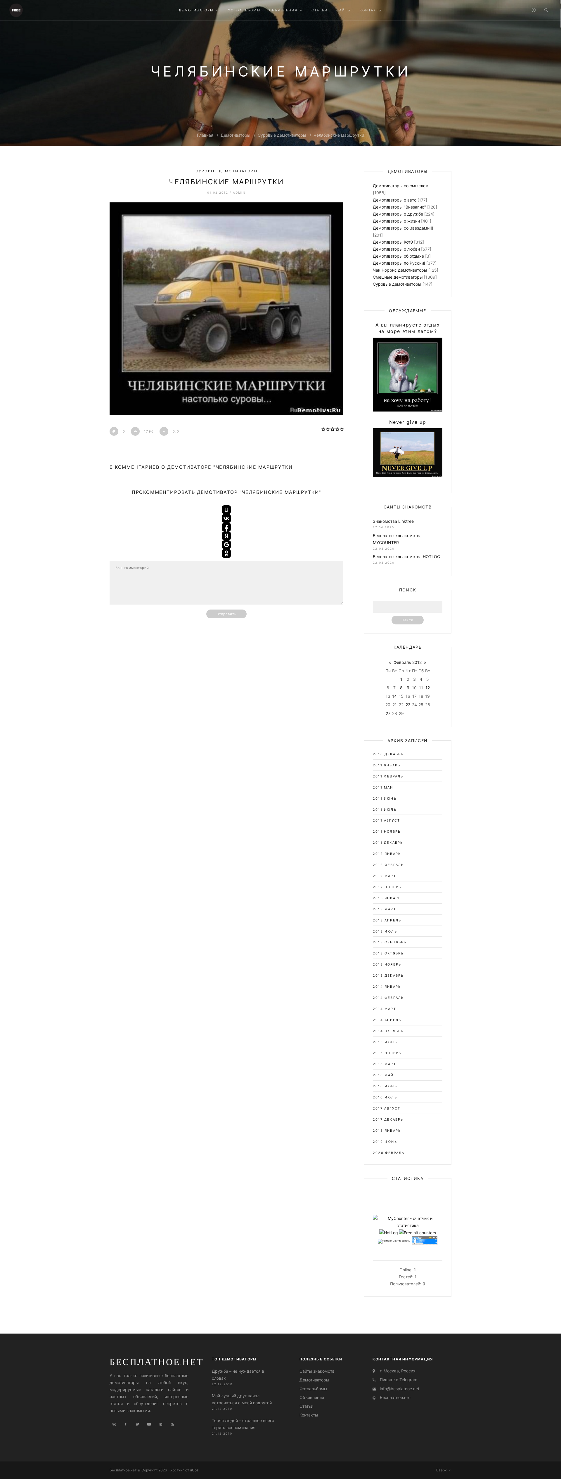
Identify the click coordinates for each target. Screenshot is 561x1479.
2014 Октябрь (388, 1031)
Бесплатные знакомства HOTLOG (406, 556)
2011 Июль (384, 810)
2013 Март (384, 909)
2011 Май (383, 787)
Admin (239, 192)
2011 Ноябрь (387, 831)
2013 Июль (385, 931)
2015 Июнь (385, 1042)
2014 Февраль (388, 998)
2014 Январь (387, 987)
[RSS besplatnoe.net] (172, 1424)
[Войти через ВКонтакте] (226, 518)
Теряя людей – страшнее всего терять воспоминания (243, 1424)
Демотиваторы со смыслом (401, 185)
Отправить (226, 614)
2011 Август (386, 820)
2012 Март (384, 876)
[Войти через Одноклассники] (226, 553)
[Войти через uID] (226, 509)
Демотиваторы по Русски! (399, 263)
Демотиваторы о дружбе (398, 213)
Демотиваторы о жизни (396, 220)
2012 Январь (387, 854)
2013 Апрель (387, 920)
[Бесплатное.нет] (16, 9)
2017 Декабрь (388, 1119)
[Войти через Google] (226, 544)
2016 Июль (385, 1097)
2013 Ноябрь (387, 964)
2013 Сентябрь (390, 942)
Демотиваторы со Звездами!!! (403, 227)
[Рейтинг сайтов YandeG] (394, 1241)
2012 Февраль (388, 865)
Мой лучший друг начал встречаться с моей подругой (242, 1399)
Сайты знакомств (317, 1370)
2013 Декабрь (388, 975)
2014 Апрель (387, 1020)
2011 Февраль (388, 776)
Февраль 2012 (408, 662)
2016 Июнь (385, 1086)
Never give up (407, 422)
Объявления (311, 1397)
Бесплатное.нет (157, 1361)
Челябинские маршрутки (339, 135)
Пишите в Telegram (398, 1379)
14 (394, 696)
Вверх (442, 1470)
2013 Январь (387, 898)
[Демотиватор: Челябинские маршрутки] (226, 308)
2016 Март (384, 1064)
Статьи (306, 1406)
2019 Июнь (385, 1142)
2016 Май (383, 1075)
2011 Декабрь (388, 843)
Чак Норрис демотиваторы (400, 270)
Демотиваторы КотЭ (393, 241)
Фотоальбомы (313, 1388)
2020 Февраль (388, 1153)
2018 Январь (387, 1131)
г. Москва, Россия (397, 1370)
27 (388, 713)
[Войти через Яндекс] (226, 536)
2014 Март (384, 1009)
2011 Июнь (384, 798)
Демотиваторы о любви (396, 248)
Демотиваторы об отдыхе (398, 256)
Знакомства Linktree (393, 521)
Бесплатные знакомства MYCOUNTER (397, 539)
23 (408, 704)
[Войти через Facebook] (226, 527)
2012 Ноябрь (387, 887)
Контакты (308, 1414)
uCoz (194, 1470)
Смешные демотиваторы (398, 277)
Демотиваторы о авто (394, 199)
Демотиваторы (235, 135)
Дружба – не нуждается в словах (238, 1374)
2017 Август (386, 1108)
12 (427, 687)
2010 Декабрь (388, 754)
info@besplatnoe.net (399, 1388)
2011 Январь (386, 765)
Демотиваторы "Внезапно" (399, 206)
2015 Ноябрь (387, 1053)
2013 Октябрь (388, 953)
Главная (205, 135)
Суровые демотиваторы (282, 135)
